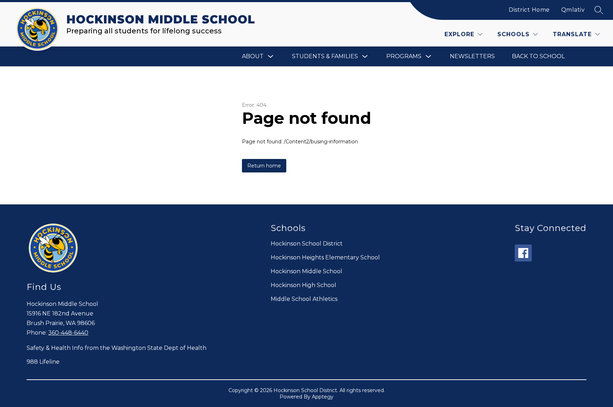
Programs (403, 56)
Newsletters (472, 56)
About (253, 56)
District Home (529, 9)
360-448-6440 (68, 332)
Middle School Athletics (304, 299)
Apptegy (322, 397)
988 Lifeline (43, 361)
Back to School (538, 56)
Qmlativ (573, 9)
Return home (264, 166)
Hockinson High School (303, 285)
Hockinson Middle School (306, 271)
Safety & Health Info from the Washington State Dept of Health (116, 348)
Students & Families (325, 56)
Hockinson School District (307, 243)
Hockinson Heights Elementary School (325, 257)
